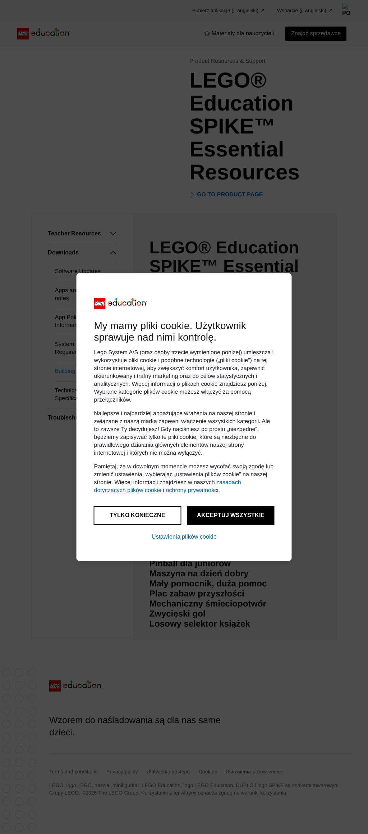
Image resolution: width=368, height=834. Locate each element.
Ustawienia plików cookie (184, 537)
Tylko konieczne (137, 515)
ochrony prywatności (192, 490)
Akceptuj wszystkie (230, 515)
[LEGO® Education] (120, 303)
